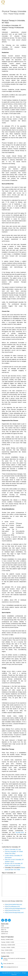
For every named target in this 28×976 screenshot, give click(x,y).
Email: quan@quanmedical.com (10, 967)
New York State (15, 869)
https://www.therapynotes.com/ (14, 912)
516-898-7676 (20, 832)
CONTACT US (4, 933)
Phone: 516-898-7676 (8, 963)
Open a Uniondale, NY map (13, 849)
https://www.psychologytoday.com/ (15, 908)
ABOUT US (3, 929)
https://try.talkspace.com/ (12, 906)
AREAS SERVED (4, 931)
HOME (2, 925)
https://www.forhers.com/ (12, 910)
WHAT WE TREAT (5, 927)
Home (5, 14)
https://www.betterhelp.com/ (13, 904)
